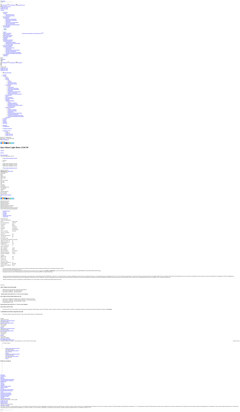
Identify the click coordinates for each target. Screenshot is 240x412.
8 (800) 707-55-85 (4, 8)
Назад (7, 77)
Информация (3, 381)
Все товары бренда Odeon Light (7, 339)
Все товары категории (5, 338)
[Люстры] (12, 12)
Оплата (2, 382)
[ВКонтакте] (1, 143)
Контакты (2, 378)
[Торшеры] (12, 37)
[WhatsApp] (10, 143)
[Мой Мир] (5, 143)
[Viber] (8, 143)
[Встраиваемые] (12, 25)
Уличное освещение (12, 109)
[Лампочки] (12, 54)
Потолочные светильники (6, 394)
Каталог (7, 78)
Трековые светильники (5, 395)
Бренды (2, 377)
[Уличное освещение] (12, 45)
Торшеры (2, 397)
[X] (6, 143)
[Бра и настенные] (12, 33)
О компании (3, 376)
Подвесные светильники (5, 392)
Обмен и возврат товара (5, 386)
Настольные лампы (4, 396)
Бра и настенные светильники (6, 389)
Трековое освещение (12, 102)
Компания (2, 374)
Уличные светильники (5, 398)
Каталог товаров (4, 387)
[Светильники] (12, 16)
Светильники (11, 87)
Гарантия (2, 385)
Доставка (2, 383)
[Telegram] (13, 143)
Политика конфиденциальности (7, 379)
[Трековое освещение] (12, 39)
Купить (2, 327)
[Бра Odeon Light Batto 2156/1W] (10, 158)
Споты (1, 391)
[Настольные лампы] (12, 35)
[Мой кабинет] (1, 64)
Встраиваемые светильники (6, 390)
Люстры (10, 81)
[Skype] (11, 143)
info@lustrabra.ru (5, 139)
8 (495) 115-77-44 (4, 7)
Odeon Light (10, 171)
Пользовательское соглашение (6, 380)
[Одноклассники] (3, 143)
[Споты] (12, 29)
